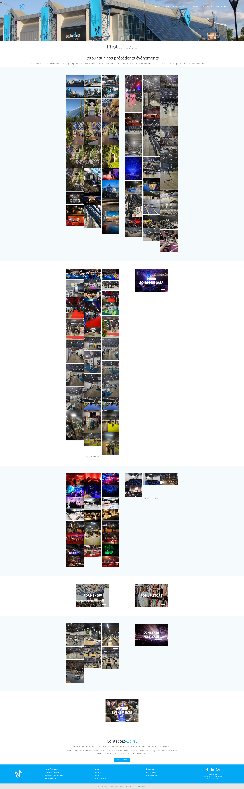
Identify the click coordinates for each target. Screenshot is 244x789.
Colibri (143, 786)
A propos (194, 6)
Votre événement (179, 6)
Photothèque (207, 6)
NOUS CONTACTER (221, 6)
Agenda (157, 6)
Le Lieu (166, 6)
